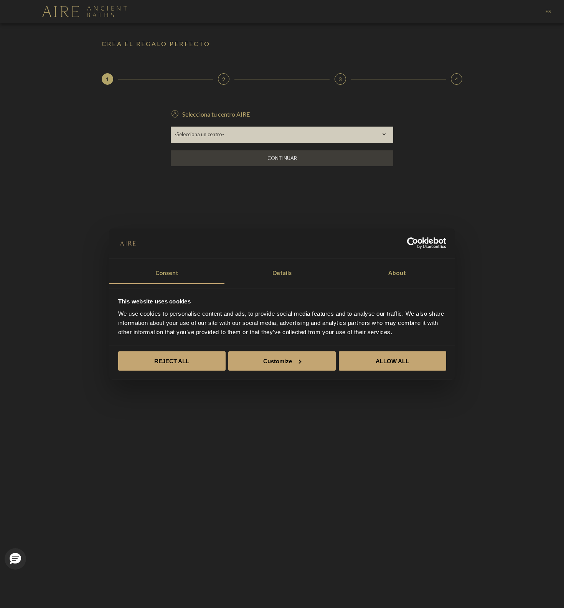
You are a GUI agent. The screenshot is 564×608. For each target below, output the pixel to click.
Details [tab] (282, 272)
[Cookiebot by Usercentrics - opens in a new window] (412, 243)
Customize (277, 361)
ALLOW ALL (392, 361)
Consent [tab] (167, 272)
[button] (15, 559)
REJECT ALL (171, 361)
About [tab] (397, 272)
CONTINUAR (282, 158)
